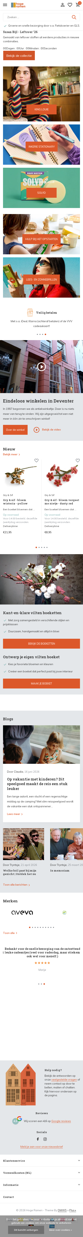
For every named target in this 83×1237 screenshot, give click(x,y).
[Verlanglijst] (70, 5)
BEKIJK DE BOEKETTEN (41, 643)
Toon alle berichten (15, 884)
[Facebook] (37, 1139)
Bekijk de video (51, 429)
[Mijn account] (62, 5)
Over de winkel (15, 429)
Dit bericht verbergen (26, 1229)
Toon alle (9, 933)
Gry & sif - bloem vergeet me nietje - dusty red (62, 501)
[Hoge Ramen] (21, 5)
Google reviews (61, 1121)
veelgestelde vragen (64, 1079)
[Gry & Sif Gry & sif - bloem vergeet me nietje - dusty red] (62, 475)
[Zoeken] (74, 17)
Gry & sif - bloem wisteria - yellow (15, 501)
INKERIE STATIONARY (42, 146)
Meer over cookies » (60, 1229)
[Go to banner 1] (41, 93)
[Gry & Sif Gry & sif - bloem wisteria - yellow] (20, 475)
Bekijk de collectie (19, 56)
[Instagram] (45, 1139)
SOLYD (41, 192)
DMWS (62, 1210)
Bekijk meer (10, 454)
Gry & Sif (8, 495)
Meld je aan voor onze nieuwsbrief (41, 1146)
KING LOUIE (42, 109)
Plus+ (72, 1210)
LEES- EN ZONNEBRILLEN (41, 279)
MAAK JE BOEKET (41, 683)
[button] (37, 334)
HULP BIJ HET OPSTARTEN (41, 239)
